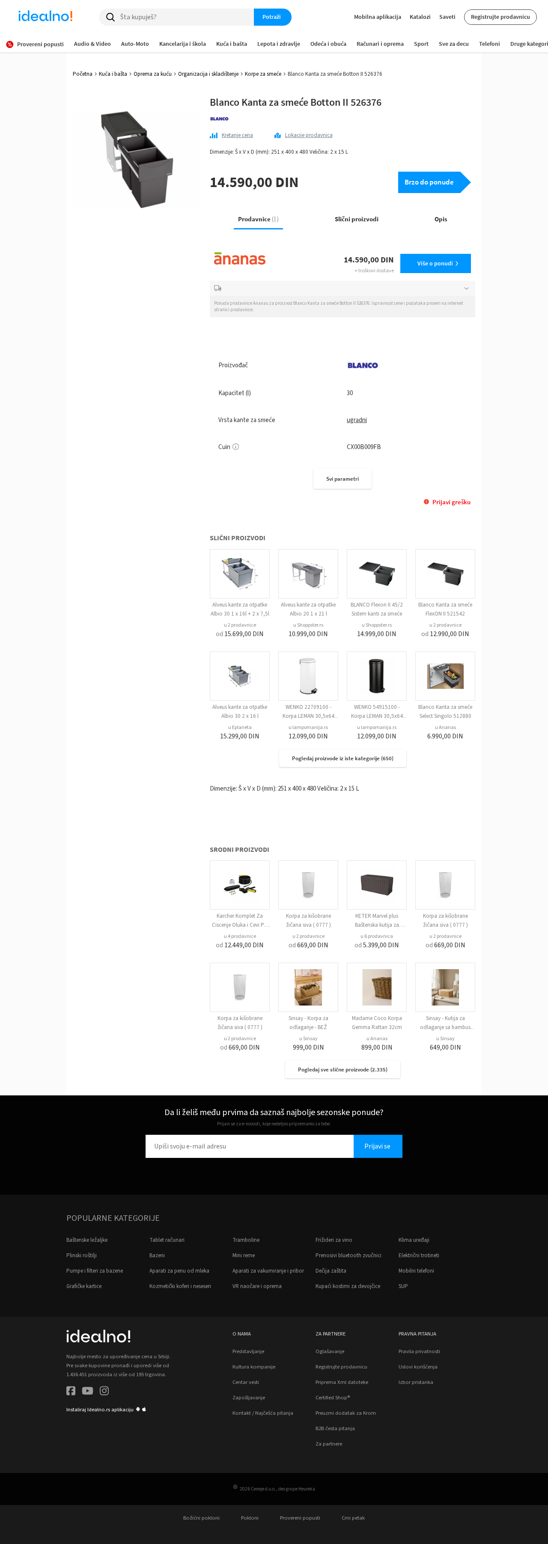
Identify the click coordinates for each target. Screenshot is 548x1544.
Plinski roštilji (81, 1255)
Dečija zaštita (331, 1271)
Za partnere (329, 1444)
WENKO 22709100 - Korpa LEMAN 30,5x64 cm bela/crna (308, 716)
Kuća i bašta (113, 74)
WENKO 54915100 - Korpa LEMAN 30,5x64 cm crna (377, 716)
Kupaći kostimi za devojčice (348, 1286)
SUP (403, 1286)
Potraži (271, 17)
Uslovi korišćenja (418, 1367)
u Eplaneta (240, 727)
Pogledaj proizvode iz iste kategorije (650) (342, 758)
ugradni (357, 420)
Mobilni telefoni (416, 1271)
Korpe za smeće (263, 74)
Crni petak (353, 1518)
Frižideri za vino (334, 1240)
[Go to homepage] (45, 17)
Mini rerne (243, 1255)
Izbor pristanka (416, 1382)
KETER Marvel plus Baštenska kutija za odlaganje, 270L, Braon (377, 925)
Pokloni (250, 1518)
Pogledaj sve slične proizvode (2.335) (342, 1069)
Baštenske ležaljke (86, 1240)
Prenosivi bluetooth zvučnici (348, 1255)
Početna (82, 74)
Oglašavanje (330, 1351)
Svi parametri (342, 478)
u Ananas (445, 727)
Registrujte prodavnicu (500, 17)
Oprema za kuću (153, 74)
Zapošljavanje (248, 1397)
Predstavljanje (248, 1351)
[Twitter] (87, 1392)
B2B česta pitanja (335, 1428)
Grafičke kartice (83, 1286)
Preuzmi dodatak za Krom (346, 1413)
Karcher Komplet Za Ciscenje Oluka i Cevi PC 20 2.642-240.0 (240, 925)
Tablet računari (167, 1240)
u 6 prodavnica (376, 936)
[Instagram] (104, 1392)
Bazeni (157, 1255)
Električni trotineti (419, 1255)
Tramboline (245, 1240)
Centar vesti (245, 1382)
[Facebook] (70, 1392)
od (240, 634)
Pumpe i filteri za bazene (94, 1271)
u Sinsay (308, 1038)
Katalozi (420, 17)
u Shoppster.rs (308, 625)
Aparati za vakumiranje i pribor (268, 1271)
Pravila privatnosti (419, 1351)
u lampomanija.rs (308, 727)
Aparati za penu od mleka (179, 1271)
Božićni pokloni (201, 1518)
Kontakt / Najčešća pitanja (262, 1413)
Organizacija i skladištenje (208, 74)
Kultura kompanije (253, 1367)
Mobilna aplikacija (377, 17)
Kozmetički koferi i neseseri (180, 1286)
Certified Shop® (333, 1397)
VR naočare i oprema (257, 1286)
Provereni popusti (300, 1518)
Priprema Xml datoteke (342, 1382)
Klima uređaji (414, 1240)
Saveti (447, 17)
